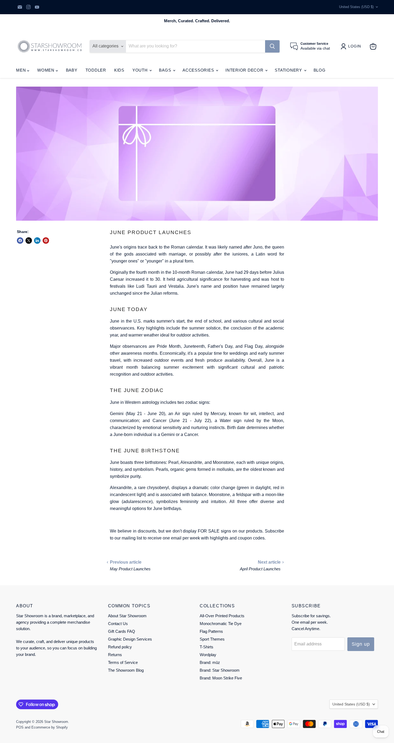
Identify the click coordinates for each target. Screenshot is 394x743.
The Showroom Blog (126, 670)
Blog (320, 70)
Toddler (96, 70)
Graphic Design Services (130, 639)
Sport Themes (212, 639)
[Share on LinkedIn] (37, 240)
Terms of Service (123, 662)
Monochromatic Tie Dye (220, 623)
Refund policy (120, 647)
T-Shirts (206, 647)
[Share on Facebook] (20, 240)
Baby (71, 70)
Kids (119, 70)
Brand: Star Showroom (220, 670)
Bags (165, 70)
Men (21, 70)
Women (46, 70)
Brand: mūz (210, 662)
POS (20, 727)
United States (356, 7)
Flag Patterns (211, 631)
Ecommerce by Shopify (49, 727)
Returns (115, 654)
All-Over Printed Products (222, 615)
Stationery (289, 70)
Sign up (361, 644)
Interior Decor (245, 70)
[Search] (272, 46)
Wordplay (208, 654)
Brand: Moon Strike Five (221, 678)
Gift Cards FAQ (121, 631)
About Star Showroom (127, 615)
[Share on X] (28, 240)
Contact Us (118, 623)
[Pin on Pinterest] (46, 240)
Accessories (199, 70)
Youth (140, 70)
